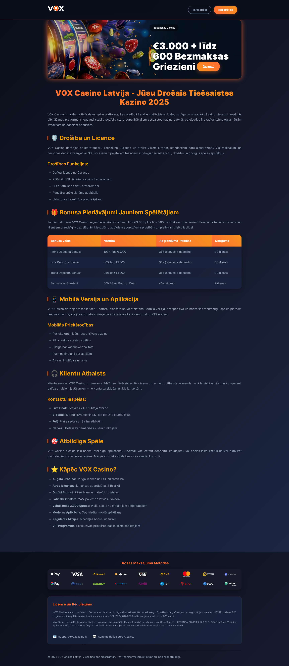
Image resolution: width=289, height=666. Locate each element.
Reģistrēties (225, 9)
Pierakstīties (200, 9)
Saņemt (208, 66)
